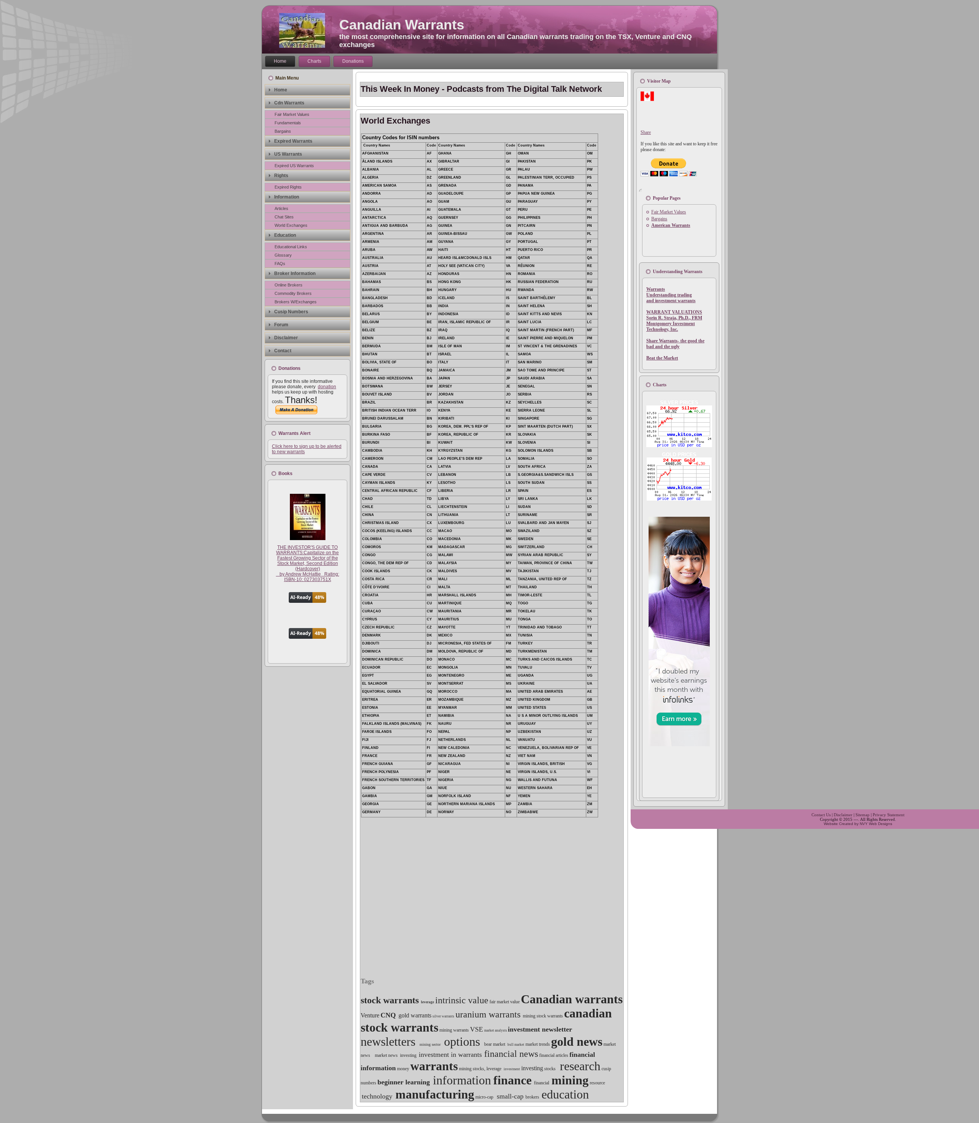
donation (327, 386)
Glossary (283, 255)
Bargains (283, 131)
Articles (281, 208)
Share (646, 132)
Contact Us (821, 814)
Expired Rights (288, 187)
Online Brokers (288, 285)
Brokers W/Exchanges (296, 301)
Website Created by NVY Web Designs (858, 824)
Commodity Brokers (293, 293)
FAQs (280, 263)
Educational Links (291, 246)
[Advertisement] (449, 79)
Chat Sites (284, 217)
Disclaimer (843, 814)
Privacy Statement (888, 814)
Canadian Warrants (401, 25)
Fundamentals (288, 122)
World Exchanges (291, 225)
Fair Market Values (292, 114)
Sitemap (862, 814)
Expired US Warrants (294, 165)
